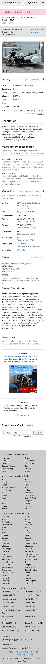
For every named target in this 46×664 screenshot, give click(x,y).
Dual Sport (29, 461)
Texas (4, 575)
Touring (28, 469)
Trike (4, 471)
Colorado (29, 522)
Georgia (28, 527)
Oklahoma (6, 565)
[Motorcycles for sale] (19, 3)
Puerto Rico (30, 567)
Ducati (4, 485)
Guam (4, 530)
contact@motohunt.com (23, 654)
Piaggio (5, 498)
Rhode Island (7, 570)
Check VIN (39, 111)
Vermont (5, 578)
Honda (27, 487)
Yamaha (5, 509)
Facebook (21, 640)
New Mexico (30, 557)
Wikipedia (21, 250)
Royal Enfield (30, 498)
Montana (5, 551)
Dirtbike (5, 461)
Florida (4, 527)
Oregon (28, 565)
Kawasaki (29, 493)
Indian (27, 490)
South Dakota (7, 573)
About (25, 661)
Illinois (27, 533)
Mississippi (6, 549)
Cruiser (28, 458)
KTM (3, 493)
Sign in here (34, 648)
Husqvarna (6, 490)
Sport (27, 466)
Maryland (5, 543)
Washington (7, 580)
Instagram (9, 640)
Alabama (5, 517)
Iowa (27, 535)
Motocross (29, 463)
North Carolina (31, 559)
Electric (5, 463)
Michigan (5, 546)
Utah (27, 575)
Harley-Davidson (9, 487)
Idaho (4, 533)
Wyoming (29, 583)
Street (27, 471)
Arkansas (28, 519)
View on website (37, 29)
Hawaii (27, 530)
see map (30, 85)
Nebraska (29, 551)
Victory (28, 506)
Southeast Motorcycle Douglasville (17, 263)
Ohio (27, 562)
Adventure (6, 458)
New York (6, 559)
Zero (27, 509)
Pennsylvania (7, 567)
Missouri (28, 549)
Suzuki (4, 503)
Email (32, 640)
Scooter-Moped (8, 466)
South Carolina (31, 570)
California (6, 522)
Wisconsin (6, 583)
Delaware (29, 525)
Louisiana (6, 541)
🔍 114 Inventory (37, 257)
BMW (27, 479)
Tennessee (29, 573)
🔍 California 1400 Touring (30, 191)
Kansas (5, 538)
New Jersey (7, 557)
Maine (27, 541)
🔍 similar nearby (33, 79)
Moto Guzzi (29, 495)
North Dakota (7, 562)
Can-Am (28, 482)
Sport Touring (7, 469)
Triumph (28, 503)
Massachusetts (31, 543)
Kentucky (28, 538)
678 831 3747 (37, 32)
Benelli (4, 482)
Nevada (5, 554)
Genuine (28, 485)
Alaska (27, 517)
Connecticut (7, 525)
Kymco (4, 495)
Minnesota (29, 546)
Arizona (5, 519)
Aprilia (4, 479)
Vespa (4, 506)
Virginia (28, 578)
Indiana (5, 535)
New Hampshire (31, 554)
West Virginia (30, 580)
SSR (3, 501)
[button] (5, 57)
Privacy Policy (28, 658)
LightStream (9, 405)
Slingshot (28, 501)
